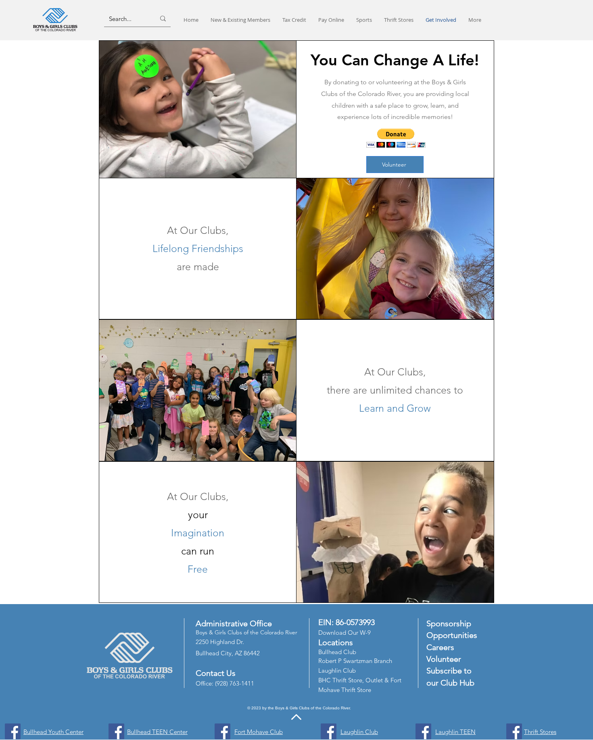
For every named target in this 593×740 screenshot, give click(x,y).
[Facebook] (13, 731)
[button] (396, 138)
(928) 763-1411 (234, 683)
